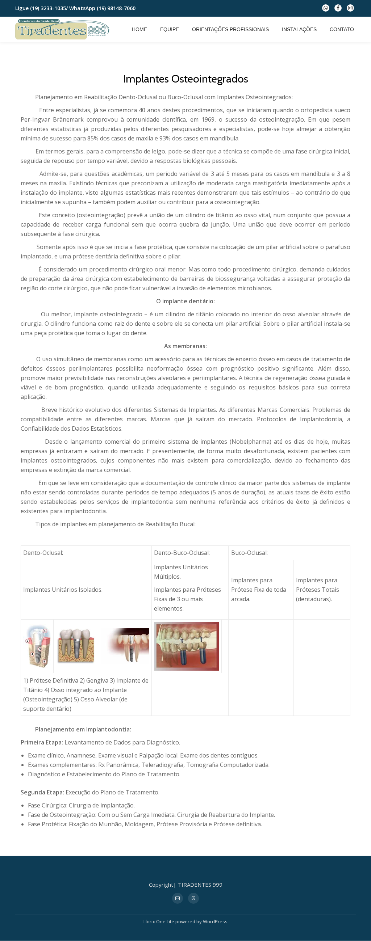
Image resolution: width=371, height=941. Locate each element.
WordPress (215, 921)
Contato (342, 29)
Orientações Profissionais (230, 29)
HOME (139, 29)
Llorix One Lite (159, 921)
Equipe (169, 29)
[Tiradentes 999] (63, 29)
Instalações (299, 29)
